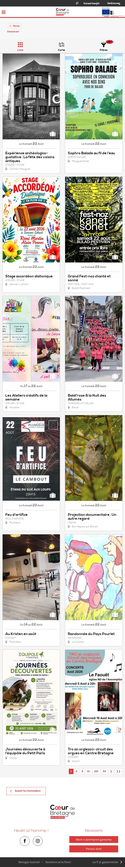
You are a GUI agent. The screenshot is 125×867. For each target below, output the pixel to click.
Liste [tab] (20, 50)
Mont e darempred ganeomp (94, 839)
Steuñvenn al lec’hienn (58, 862)
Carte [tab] (61, 50)
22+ (96, 771)
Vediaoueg (113, 3)
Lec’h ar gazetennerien (105, 862)
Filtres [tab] (104, 50)
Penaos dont (94, 849)
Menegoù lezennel (29, 862)
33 (104, 771)
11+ (88, 771)
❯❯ (118, 771)
